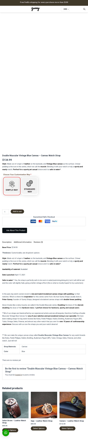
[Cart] (73, 9)
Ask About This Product (15, 230)
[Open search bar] (84, 9)
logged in (18, 375)
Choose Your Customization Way (17, 175)
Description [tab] (7, 242)
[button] (5, 9)
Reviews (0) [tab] (38, 242)
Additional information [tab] (23, 242)
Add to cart (17, 211)
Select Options (10, 430)
